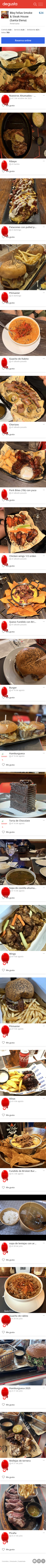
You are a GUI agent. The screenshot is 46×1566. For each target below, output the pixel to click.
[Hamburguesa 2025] (23, 1362)
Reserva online (23, 40)
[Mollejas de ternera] (23, 1435)
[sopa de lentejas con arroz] (23, 1218)
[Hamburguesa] (23, 728)
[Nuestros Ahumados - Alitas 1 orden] (23, 70)
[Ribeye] (23, 136)
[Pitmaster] (23, 267)
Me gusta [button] (10, 105)
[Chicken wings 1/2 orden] (23, 530)
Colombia (5, 1561)
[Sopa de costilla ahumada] (23, 862)
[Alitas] (23, 1073)
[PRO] (5, 98)
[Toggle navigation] (40, 4)
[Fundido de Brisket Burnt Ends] (23, 1145)
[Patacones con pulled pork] (23, 201)
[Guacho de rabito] (23, 1290)
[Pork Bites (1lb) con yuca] (23, 464)
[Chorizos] (23, 399)
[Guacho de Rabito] (23, 333)
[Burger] (23, 662)
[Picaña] (23, 1507)
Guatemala (21, 1561)
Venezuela (13, 1561)
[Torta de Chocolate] (23, 795)
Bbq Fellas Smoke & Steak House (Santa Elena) (21, 16)
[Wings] (23, 928)
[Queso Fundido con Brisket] (23, 596)
